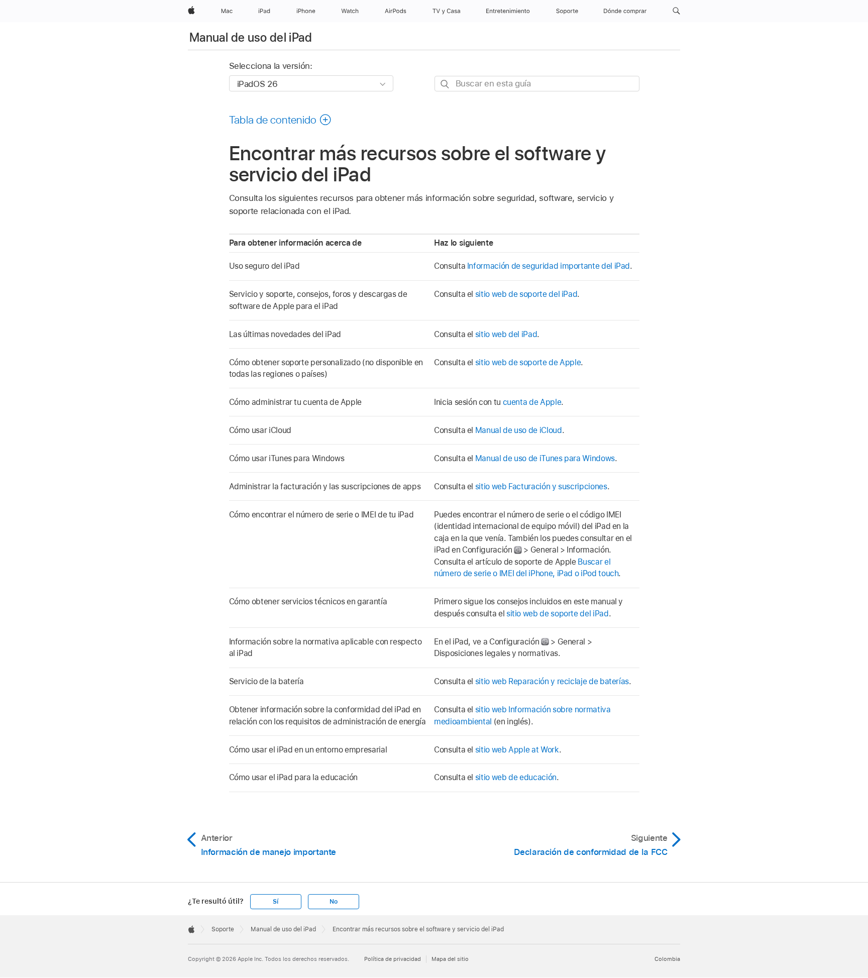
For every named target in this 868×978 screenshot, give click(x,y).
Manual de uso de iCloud (518, 430)
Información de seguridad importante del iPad (548, 266)
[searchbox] (537, 83)
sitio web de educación (516, 777)
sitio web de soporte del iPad (526, 294)
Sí (275, 901)
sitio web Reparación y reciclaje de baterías (552, 681)
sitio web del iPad (506, 334)
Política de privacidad (392, 958)
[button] (676, 11)
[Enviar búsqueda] (445, 84)
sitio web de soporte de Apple (528, 362)
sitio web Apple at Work (517, 749)
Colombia (667, 958)
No (334, 901)
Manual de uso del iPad (250, 37)
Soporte (222, 929)
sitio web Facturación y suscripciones (541, 486)
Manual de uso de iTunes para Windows (545, 458)
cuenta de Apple (532, 402)
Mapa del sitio (450, 958)
